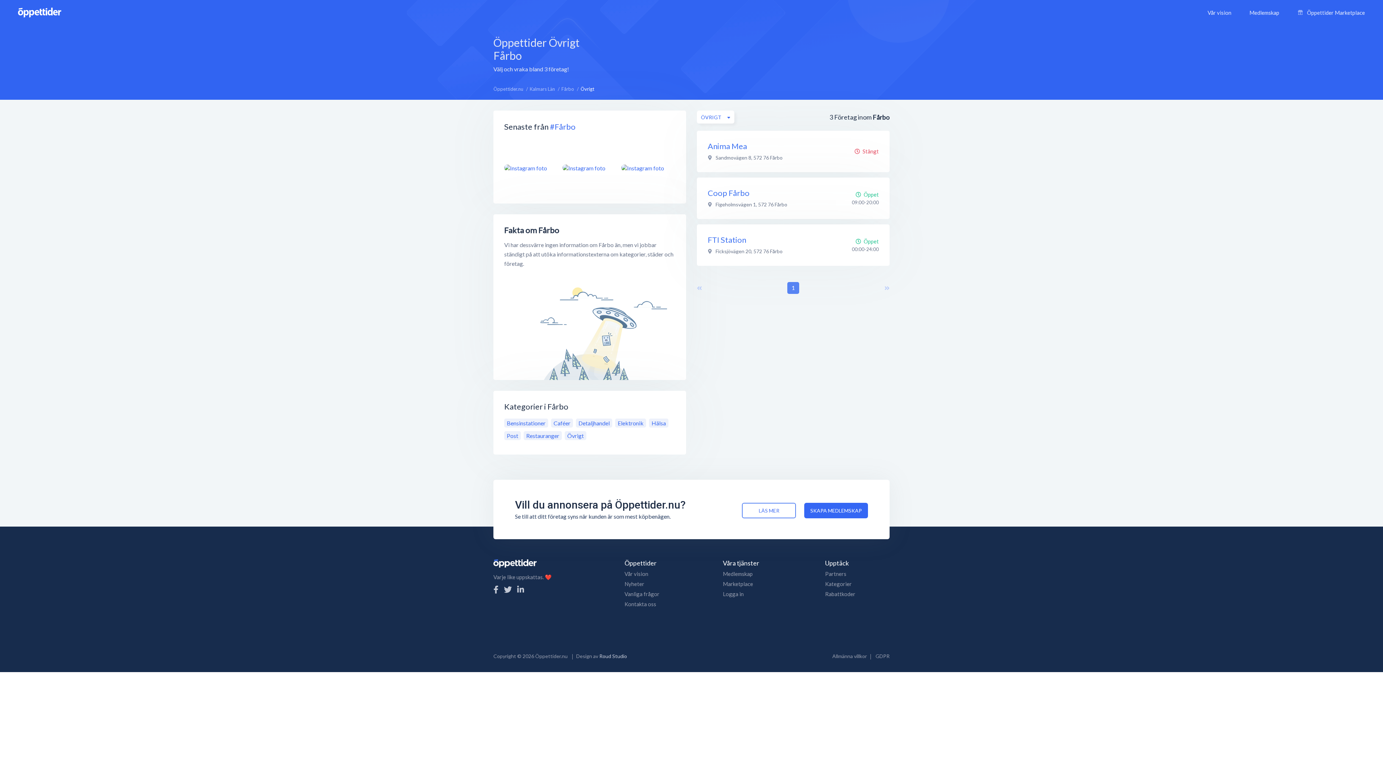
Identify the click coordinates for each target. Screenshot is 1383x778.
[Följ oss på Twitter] (508, 589)
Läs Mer (769, 511)
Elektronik (631, 423)
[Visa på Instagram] (529, 168)
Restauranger (542, 435)
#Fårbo (563, 126)
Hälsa (659, 423)
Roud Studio (613, 656)
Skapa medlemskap (836, 511)
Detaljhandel (594, 423)
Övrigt (575, 435)
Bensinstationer (526, 423)
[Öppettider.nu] (39, 11)
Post (512, 435)
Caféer (562, 423)
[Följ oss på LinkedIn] (520, 589)
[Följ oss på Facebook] (495, 589)
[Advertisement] (739, 53)
